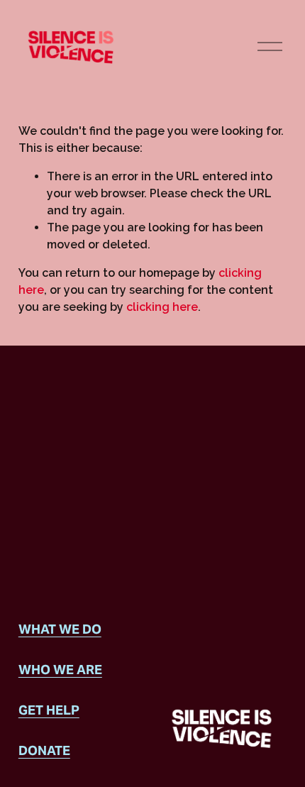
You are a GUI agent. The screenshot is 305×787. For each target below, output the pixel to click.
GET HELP (48, 710)
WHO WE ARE (60, 669)
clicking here (162, 307)
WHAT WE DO (59, 629)
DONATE (44, 750)
